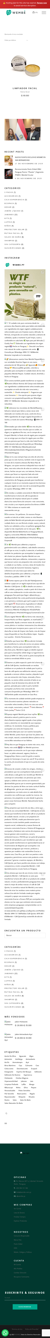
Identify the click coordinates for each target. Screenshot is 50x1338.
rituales (32, 1097)
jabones (24, 1081)
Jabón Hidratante (21, 1022)
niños (18, 1088)
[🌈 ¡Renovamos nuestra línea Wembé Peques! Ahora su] (25, 368)
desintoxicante (22, 1069)
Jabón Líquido (13, 211)
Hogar (8, 207)
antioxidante (30, 1059)
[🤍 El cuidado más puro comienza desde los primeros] (25, 339)
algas (31, 1056)
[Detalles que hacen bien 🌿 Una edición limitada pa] (25, 650)
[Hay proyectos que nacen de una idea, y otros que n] (25, 839)
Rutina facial (25, 92)
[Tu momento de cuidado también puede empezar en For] (25, 704)
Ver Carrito (17, 1209)
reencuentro (21, 1094)
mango (31, 1084)
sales (15, 1100)
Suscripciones (13, 248)
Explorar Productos (20, 1221)
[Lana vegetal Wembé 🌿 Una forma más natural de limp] (25, 627)
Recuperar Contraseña (21, 1277)
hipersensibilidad (11, 1081)
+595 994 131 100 (22, 1188)
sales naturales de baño (14, 1103)
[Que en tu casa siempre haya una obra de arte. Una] (25, 473)
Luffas (8, 222)
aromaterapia (17, 1062)
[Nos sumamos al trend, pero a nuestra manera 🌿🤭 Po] (25, 295)
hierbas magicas (22, 1078)
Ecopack (9, 203)
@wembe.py (21, 1196)
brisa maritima (10, 1066)
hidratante (8, 1078)
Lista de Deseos (19, 1213)
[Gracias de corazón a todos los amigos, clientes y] (25, 786)
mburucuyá (9, 1088)
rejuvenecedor (10, 1097)
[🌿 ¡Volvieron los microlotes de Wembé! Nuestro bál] (25, 415)
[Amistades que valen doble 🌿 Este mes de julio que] (25, 439)
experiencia (28, 1075)
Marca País (17, 1240)
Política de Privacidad (31, 1329)
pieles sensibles (24, 1091)
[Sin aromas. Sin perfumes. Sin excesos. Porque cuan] (25, 527)
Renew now (42, 3)
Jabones (9, 214)
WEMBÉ (17, 1334)
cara (37, 1066)
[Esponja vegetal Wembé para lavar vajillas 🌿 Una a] (25, 727)
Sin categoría (13, 244)
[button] (5, 1332)
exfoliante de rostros (12, 1075)
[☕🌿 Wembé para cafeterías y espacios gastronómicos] (25, 560)
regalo (32, 1094)
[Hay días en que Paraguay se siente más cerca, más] (25, 754)
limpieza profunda (11, 1084)
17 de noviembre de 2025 (29, 163)
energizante (9, 1072)
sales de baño (25, 1100)
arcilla (7, 1062)
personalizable (10, 1091)
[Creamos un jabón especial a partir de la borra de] (25, 678)
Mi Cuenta (17, 1265)
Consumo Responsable (21, 1236)
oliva (26, 1088)
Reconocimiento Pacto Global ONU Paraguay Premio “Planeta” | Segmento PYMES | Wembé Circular (29, 172)
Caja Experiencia (15, 200)
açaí (27, 1062)
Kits (7, 218)
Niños (8, 226)
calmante (28, 1066)
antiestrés (8, 1059)
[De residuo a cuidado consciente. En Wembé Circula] (25, 502)
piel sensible (9, 1094)
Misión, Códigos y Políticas (23, 1252)
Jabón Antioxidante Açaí (23, 1034)
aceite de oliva (10, 1056)
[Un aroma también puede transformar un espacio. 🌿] (25, 392)
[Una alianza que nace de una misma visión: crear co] (25, 896)
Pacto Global (18, 1244)
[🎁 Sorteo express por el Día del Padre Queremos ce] (25, 596)
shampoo (10, 240)
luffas (24, 1084)
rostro (7, 1100)
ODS (15, 1248)
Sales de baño (13, 237)
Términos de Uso (17, 1329)
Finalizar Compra (19, 1217)
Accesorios (11, 196)
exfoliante (38, 1072)
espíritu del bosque (24, 1072)
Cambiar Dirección (20, 1273)
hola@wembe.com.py (23, 1192)
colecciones (9, 1069)
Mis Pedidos (18, 1269)
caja (20, 1066)
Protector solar (15, 229)
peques (33, 1088)
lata (31, 1081)
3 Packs (9, 192)
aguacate (22, 1056)
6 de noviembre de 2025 (28, 178)
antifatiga (18, 1059)
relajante (22, 1097)
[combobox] (11, 40)
